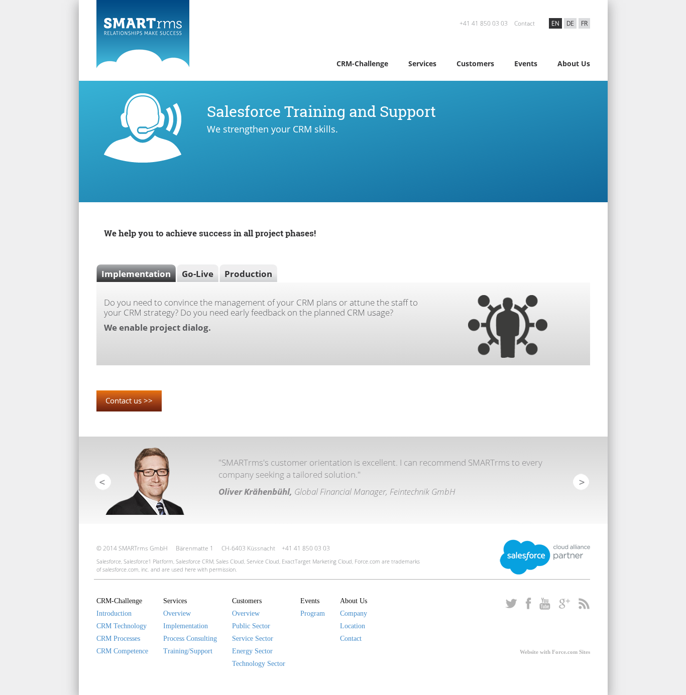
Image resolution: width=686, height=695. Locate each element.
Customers (475, 63)
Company (353, 613)
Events (525, 63)
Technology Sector (258, 663)
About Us (573, 63)
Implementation (185, 626)
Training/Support (187, 651)
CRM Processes (118, 638)
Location (352, 626)
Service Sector (252, 638)
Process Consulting (190, 638)
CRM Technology (121, 626)
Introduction (114, 613)
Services (422, 63)
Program (312, 613)
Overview (177, 613)
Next (580, 481)
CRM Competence (122, 651)
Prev (102, 481)
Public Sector (251, 626)
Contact (524, 23)
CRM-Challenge (362, 63)
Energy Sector (252, 651)
